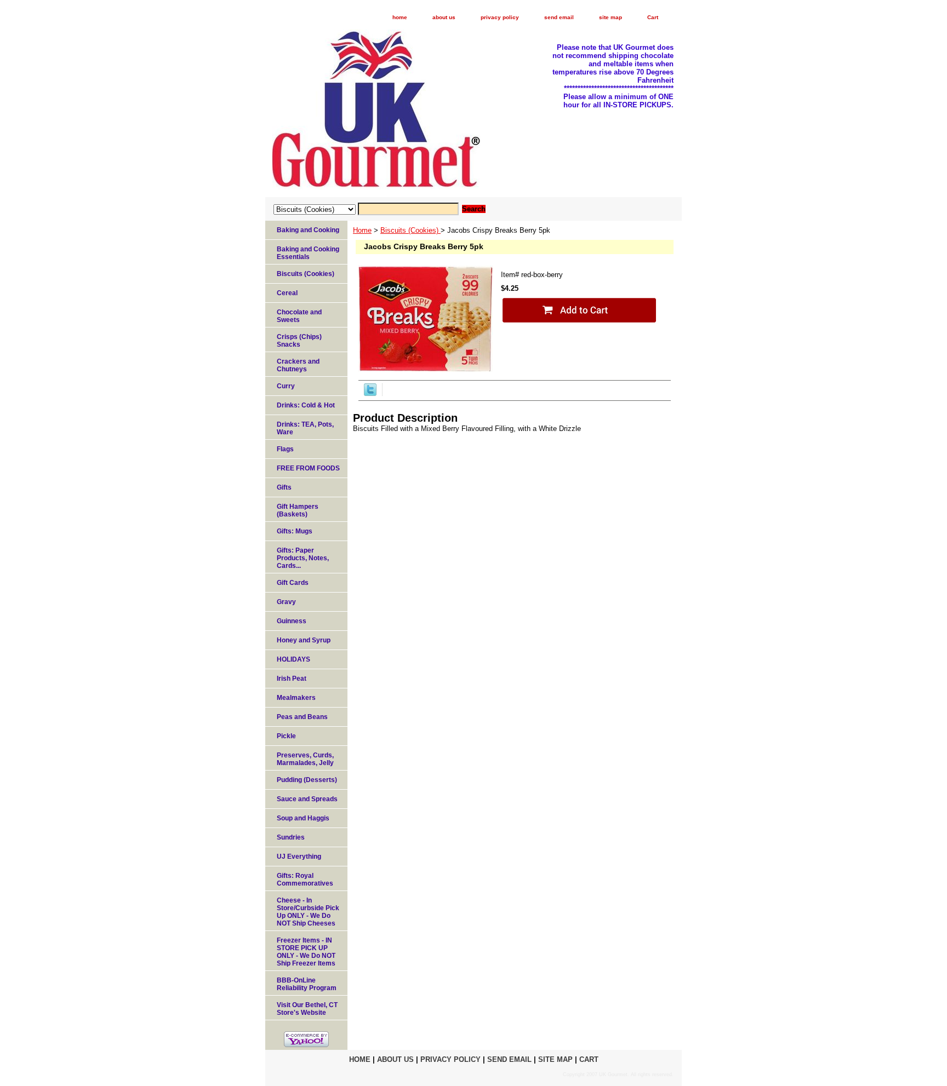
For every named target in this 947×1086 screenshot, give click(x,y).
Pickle (286, 736)
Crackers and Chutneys (298, 365)
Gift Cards (293, 583)
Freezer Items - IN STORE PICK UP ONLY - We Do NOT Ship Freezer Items (306, 951)
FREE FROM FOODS (308, 468)
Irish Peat (291, 678)
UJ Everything (299, 856)
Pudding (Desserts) (307, 780)
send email (559, 17)
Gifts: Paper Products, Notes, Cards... (303, 558)
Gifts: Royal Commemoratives (305, 879)
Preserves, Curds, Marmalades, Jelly (305, 759)
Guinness (291, 621)
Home (362, 230)
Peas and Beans (302, 717)
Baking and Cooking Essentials (308, 253)
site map (610, 17)
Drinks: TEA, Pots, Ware (305, 428)
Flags (285, 449)
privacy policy (500, 17)
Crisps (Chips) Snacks (299, 340)
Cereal (287, 293)
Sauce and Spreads (307, 799)
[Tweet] (370, 393)
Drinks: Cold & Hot (306, 405)
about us (443, 17)
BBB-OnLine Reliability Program (306, 984)
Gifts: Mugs (294, 531)
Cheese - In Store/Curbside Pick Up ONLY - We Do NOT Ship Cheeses (308, 912)
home (399, 17)
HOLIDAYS (293, 659)
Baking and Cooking (308, 230)
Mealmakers (296, 698)
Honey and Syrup (303, 640)
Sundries (291, 837)
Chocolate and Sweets (299, 316)
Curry (286, 386)
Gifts (284, 487)
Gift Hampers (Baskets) (297, 510)
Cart (652, 17)
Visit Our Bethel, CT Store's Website (307, 1008)
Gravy (286, 602)
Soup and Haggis (303, 818)
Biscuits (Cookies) (410, 230)
